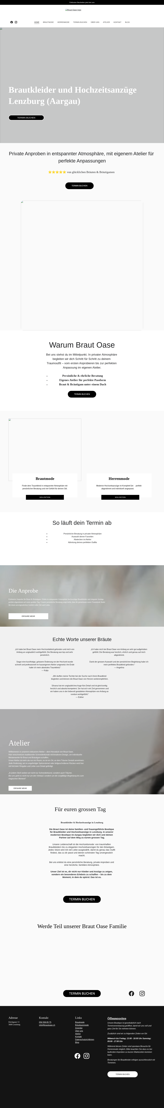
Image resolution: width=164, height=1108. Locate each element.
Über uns (95, 22)
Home (36, 22)
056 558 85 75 (45, 1022)
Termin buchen (26, 118)
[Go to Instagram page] (16, 22)
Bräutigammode (82, 1025)
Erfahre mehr (28, 616)
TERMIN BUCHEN (80, 22)
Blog (127, 22)
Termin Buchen (79, 185)
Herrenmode (63, 22)
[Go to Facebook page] (12, 22)
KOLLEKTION (120, 497)
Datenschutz (80, 1040)
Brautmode (48, 22)
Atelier (106, 22)
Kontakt (117, 22)
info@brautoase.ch (47, 1025)
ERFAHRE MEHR (20, 788)
